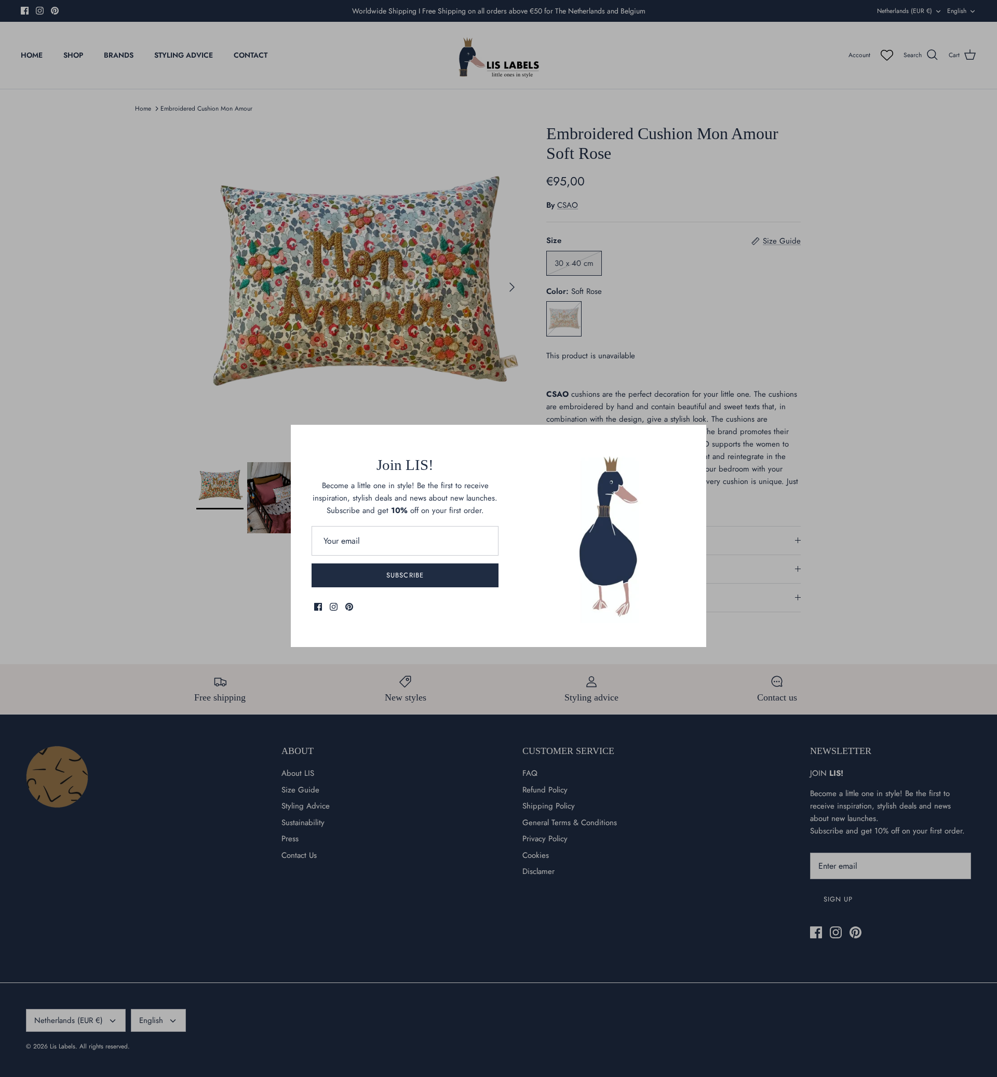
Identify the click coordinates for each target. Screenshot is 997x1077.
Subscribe (404, 575)
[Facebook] (318, 607)
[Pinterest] (349, 607)
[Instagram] (334, 607)
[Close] (693, 437)
